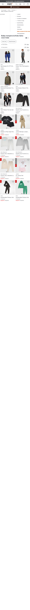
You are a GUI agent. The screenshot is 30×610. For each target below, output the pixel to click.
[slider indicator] (6, 62)
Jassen (18, 14)
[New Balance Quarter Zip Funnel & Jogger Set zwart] (22, 100)
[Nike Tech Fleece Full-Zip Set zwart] (7, 100)
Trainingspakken (21, 33)
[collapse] (16, 14)
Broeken (19, 16)
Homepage (3, 10)
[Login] (20, 4)
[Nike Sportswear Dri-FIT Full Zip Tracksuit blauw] (7, 56)
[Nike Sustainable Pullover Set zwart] (7, 187)
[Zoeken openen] (16, 4)
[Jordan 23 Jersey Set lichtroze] (22, 165)
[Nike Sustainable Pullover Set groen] (22, 187)
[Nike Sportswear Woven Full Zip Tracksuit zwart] (22, 78)
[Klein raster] (26, 38)
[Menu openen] (2, 4)
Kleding (13, 10)
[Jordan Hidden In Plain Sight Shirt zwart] (7, 121)
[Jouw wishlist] (24, 4)
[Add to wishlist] (13, 50)
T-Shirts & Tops (20, 20)
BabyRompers (12, 41)
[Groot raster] (28, 38)
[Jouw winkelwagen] (27, 4)
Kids (9, 10)
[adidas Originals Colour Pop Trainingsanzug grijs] (22, 56)
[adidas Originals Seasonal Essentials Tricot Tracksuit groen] (7, 78)
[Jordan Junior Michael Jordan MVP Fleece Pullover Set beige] (22, 121)
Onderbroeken (20, 25)
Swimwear (19, 29)
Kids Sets (4, 41)
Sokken (19, 27)
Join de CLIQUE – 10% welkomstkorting (15, 1)
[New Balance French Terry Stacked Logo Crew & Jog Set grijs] (7, 143)
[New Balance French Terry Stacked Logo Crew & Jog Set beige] (7, 165)
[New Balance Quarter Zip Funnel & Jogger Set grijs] (22, 143)
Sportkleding (20, 22)
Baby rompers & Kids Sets (23, 31)
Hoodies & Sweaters (21, 18)
